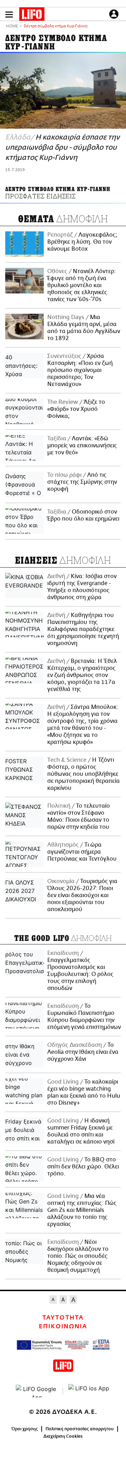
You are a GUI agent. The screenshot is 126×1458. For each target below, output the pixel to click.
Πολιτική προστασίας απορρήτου (80, 1428)
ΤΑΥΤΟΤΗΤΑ (62, 1317)
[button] (9, 15)
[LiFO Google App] (37, 1391)
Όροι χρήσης (25, 1428)
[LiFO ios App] (89, 1391)
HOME (12, 26)
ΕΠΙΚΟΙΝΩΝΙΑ (63, 1326)
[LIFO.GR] (31, 15)
